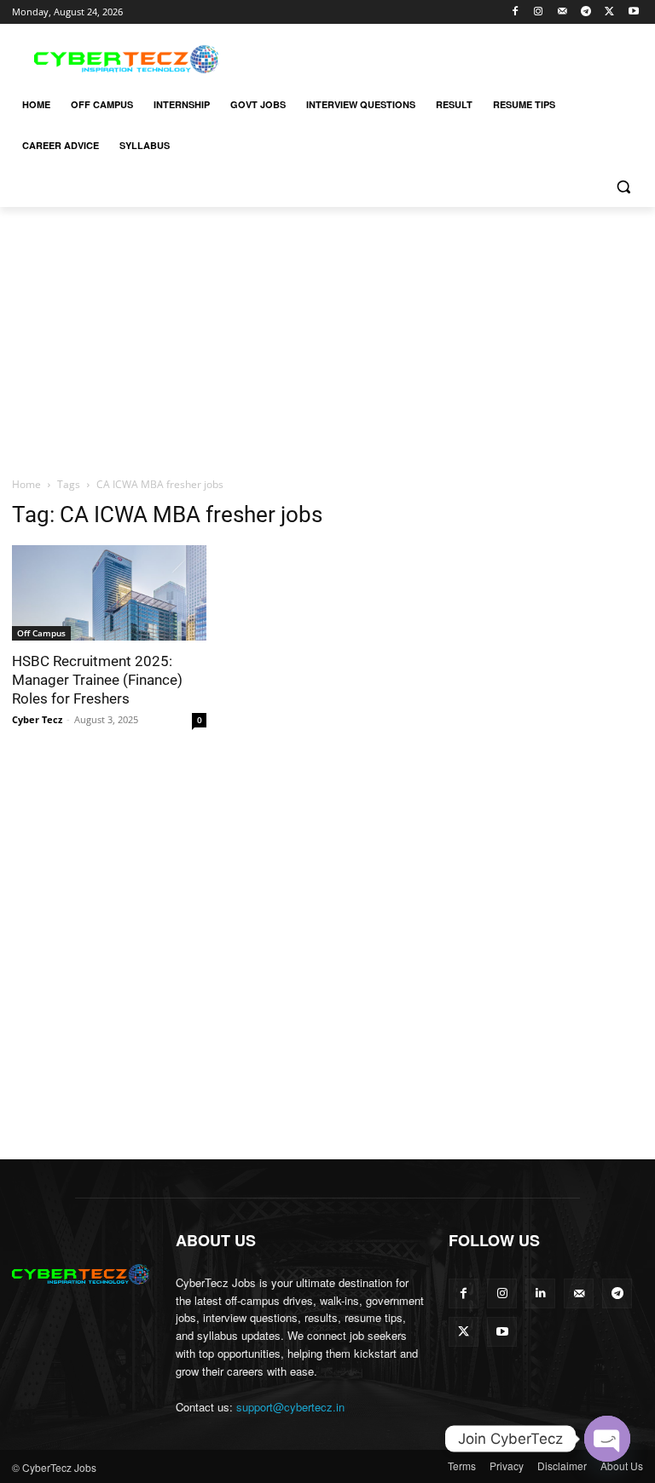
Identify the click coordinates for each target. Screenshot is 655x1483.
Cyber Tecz (37, 719)
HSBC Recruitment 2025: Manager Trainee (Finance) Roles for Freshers (97, 679)
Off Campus (41, 633)
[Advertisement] (443, 57)
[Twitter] (609, 12)
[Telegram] (586, 12)
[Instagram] (538, 12)
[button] (623, 187)
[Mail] (562, 12)
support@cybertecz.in (290, 1407)
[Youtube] (633, 12)
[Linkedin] (540, 1293)
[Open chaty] (607, 1439)
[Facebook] (515, 12)
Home (26, 484)
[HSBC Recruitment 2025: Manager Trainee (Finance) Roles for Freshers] (109, 593)
